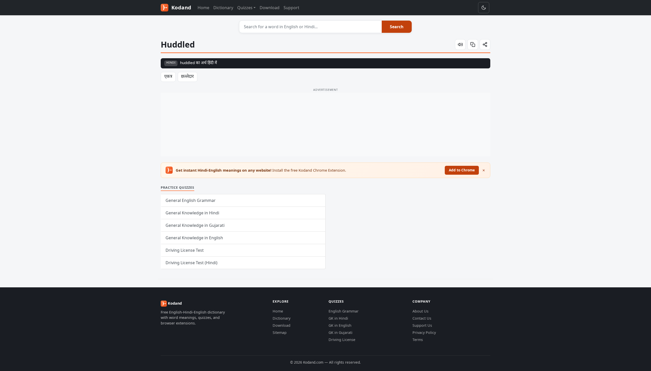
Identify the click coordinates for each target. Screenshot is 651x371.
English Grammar (344, 311)
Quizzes (245, 7)
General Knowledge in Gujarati (195, 225)
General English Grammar (191, 200)
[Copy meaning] (472, 44)
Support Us (422, 325)
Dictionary (223, 7)
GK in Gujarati (340, 332)
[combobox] (310, 27)
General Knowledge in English (194, 238)
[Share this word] (485, 44)
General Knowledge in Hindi (192, 213)
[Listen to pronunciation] (460, 44)
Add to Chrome (462, 170)
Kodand (180, 7)
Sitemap (280, 332)
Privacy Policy (424, 332)
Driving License (342, 339)
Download (269, 7)
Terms (417, 339)
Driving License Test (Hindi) (191, 262)
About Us (420, 311)
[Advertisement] (325, 124)
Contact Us (421, 318)
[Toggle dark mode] (483, 7)
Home (203, 7)
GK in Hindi (338, 318)
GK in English (340, 325)
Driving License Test (185, 250)
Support (291, 7)
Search (397, 26)
